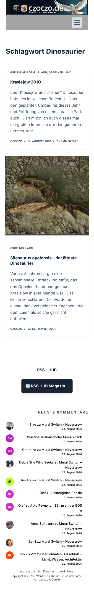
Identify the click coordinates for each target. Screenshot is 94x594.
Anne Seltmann (42, 523)
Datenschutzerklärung (59, 571)
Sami (32, 541)
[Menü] (77, 22)
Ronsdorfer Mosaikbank (63, 437)
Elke (32, 424)
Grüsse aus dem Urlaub (28, 72)
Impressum (27, 571)
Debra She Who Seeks (36, 462)
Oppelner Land (60, 72)
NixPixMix (28, 554)
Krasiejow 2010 (25, 82)
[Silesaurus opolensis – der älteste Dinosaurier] (47, 195)
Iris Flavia (28, 480)
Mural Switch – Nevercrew (62, 424)
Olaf (42, 493)
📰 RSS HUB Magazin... (47, 386)
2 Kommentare (67, 141)
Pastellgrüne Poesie (66, 493)
